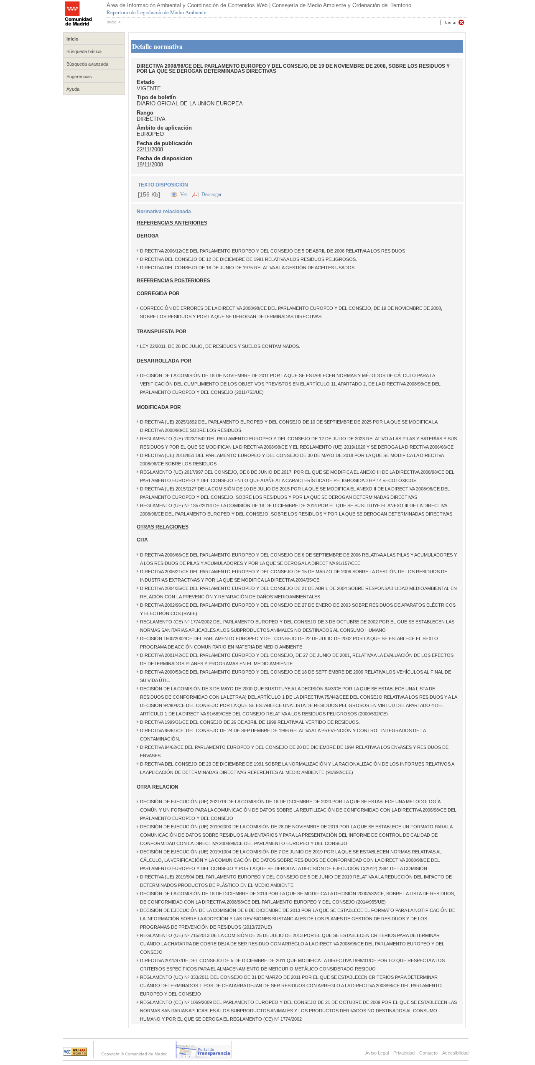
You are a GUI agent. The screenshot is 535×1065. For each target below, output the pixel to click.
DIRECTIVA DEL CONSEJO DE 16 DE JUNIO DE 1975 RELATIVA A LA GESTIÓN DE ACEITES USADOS (247, 267)
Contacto (428, 1052)
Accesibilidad (455, 1052)
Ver (184, 194)
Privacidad (404, 1052)
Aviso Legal (377, 1052)
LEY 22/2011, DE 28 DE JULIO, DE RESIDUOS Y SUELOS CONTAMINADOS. (220, 346)
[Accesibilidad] (75, 1053)
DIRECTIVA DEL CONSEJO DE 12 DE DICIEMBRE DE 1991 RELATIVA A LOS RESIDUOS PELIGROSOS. (248, 259)
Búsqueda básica (84, 51)
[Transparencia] (203, 1056)
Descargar (211, 194)
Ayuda (72, 89)
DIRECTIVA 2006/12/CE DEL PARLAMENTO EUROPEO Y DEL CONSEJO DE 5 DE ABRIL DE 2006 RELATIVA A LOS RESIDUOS (272, 250)
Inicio (112, 22)
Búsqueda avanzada (87, 63)
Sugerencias (79, 76)
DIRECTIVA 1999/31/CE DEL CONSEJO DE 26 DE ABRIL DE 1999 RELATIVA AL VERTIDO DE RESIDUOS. (250, 722)
